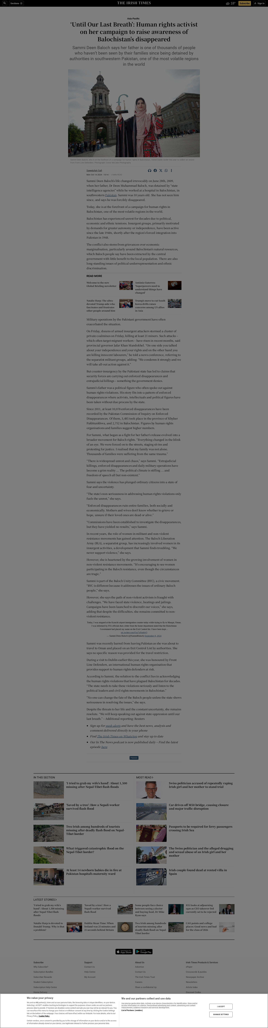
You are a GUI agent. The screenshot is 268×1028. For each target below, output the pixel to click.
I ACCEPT (221, 1006)
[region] (134, 1011)
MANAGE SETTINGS (221, 1014)
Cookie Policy (44, 1016)
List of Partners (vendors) (132, 1010)
